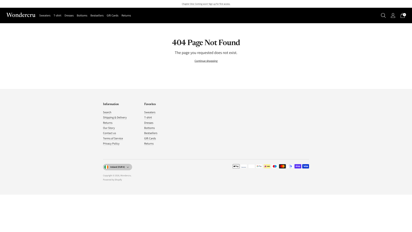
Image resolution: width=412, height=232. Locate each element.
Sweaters (44, 15)
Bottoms (82, 15)
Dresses (69, 15)
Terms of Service (113, 138)
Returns (126, 15)
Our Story (109, 128)
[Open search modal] (383, 15)
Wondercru (125, 175)
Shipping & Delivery (115, 117)
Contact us (109, 133)
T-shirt (57, 15)
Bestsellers (96, 15)
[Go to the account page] (393, 15)
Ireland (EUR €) (117, 166)
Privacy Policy (111, 143)
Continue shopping (206, 61)
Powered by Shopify (112, 179)
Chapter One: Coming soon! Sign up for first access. (206, 3)
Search (107, 112)
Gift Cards (112, 15)
